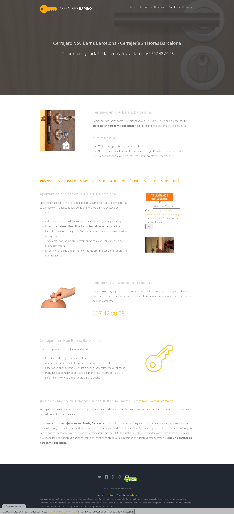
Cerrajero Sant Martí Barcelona (137, 502)
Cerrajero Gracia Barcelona (147, 498)
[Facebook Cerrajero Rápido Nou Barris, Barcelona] (106, 478)
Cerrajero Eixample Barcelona (121, 498)
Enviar (149, 226)
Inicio (132, 7)
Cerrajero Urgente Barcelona (101, 506)
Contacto (187, 7)
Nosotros (159, 7)
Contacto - (101, 495)
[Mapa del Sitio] (120, 478)
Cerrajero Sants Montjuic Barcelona (166, 502)
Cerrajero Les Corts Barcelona (53, 502)
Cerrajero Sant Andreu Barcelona (108, 502)
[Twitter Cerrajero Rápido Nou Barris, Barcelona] (99, 478)
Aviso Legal (132, 495)
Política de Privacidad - (117, 495)
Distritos (173, 7)
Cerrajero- (75, 8)
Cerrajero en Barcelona (68, 498)
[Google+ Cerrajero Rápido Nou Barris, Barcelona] (113, 478)
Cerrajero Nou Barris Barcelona (80, 502)
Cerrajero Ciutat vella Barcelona (93, 498)
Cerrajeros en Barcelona (77, 506)
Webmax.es (126, 488)
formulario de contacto (157, 401)
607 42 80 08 (162, 53)
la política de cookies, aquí (63, 511)
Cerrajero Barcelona (49, 498)
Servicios (144, 7)
